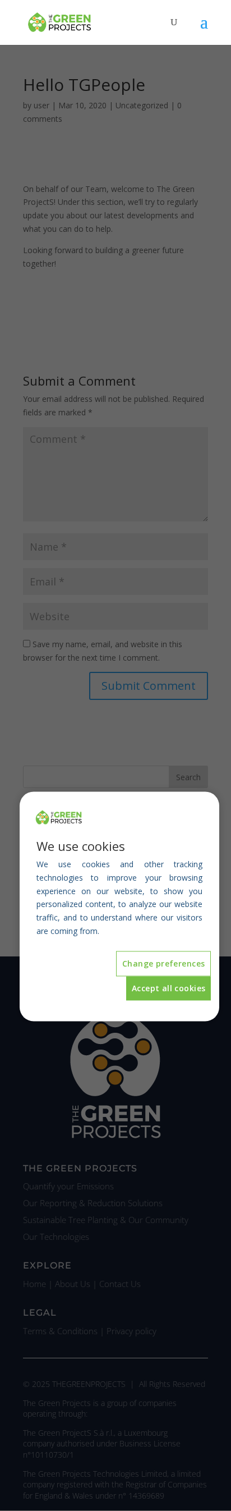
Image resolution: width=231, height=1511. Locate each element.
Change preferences (163, 964)
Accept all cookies (169, 988)
